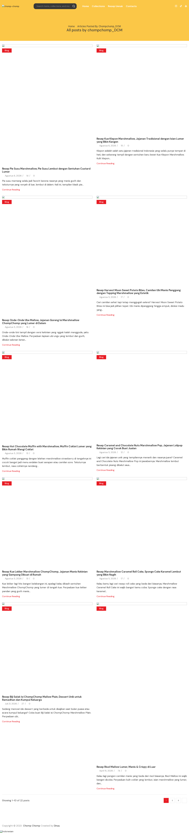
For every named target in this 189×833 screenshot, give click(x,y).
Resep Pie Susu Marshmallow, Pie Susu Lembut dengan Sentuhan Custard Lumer (46, 170)
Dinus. (57, 825)
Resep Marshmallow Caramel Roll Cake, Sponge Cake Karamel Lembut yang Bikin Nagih (139, 573)
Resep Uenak (115, 6)
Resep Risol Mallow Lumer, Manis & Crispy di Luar (126, 767)
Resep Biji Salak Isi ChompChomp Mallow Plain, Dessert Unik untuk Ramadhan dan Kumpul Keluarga (42, 698)
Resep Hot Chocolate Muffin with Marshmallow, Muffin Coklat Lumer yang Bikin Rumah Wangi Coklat (47, 448)
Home (85, 6)
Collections (98, 6)
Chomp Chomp (31, 825)
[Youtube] (186, 6)
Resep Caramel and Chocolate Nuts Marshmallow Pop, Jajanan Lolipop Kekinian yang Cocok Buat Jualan (139, 447)
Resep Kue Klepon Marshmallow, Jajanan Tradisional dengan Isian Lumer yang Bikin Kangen (140, 140)
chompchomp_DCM (110, 26)
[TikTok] (181, 6)
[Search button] (74, 6)
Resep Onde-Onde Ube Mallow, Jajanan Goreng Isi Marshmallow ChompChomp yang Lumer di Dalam (40, 322)
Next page (184, 800)
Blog (7, 50)
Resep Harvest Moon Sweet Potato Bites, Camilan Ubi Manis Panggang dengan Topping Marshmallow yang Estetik (139, 292)
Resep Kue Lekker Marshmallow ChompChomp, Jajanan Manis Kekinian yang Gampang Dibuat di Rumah (45, 573)
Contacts (131, 6)
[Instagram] (176, 6)
